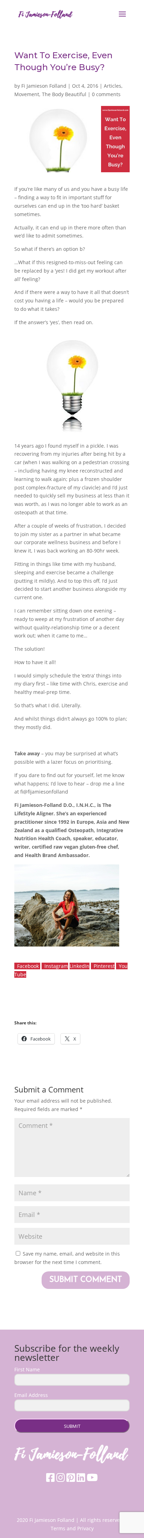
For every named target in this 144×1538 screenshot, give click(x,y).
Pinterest (104, 966)
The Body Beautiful (64, 94)
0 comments (106, 94)
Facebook (28, 966)
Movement (26, 94)
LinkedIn (79, 966)
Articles (112, 85)
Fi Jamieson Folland (43, 85)
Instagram (56, 966)
